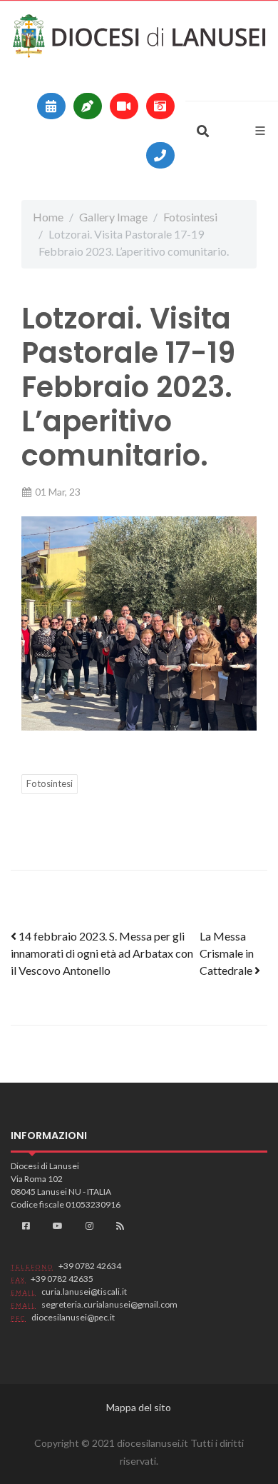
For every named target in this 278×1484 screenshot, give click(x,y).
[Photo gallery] (160, 106)
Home (48, 217)
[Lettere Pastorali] (87, 106)
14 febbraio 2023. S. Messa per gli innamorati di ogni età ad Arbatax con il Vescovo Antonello (102, 953)
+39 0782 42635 (62, 1278)
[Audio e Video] (124, 106)
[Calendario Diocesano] (51, 106)
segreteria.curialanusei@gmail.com (109, 1304)
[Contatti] (160, 155)
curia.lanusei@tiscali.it (84, 1291)
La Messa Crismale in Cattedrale (227, 953)
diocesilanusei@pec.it (73, 1317)
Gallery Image (113, 217)
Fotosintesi (190, 217)
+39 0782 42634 (89, 1265)
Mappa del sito (138, 1407)
